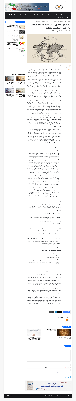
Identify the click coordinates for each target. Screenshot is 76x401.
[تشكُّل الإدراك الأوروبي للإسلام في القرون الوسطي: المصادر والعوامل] (20, 78)
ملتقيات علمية (37, 14)
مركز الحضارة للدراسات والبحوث (57, 395)
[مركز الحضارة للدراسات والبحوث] (63, 7)
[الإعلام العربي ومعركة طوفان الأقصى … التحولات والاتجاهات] (22, 50)
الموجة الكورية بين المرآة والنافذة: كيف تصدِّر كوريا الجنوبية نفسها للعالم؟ (10, 95)
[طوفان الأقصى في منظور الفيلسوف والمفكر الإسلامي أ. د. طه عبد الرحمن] (22, 27)
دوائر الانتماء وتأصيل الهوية (51, 329)
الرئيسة (69, 14)
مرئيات (25, 14)
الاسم (69, 362)
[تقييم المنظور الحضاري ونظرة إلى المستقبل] (64, 332)
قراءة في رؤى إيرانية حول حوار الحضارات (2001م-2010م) (20, 95)
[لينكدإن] (56, 312)
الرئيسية (68, 21)
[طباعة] (50, 312)
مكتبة (30, 14)
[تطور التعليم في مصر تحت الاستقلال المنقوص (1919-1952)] (22, 32)
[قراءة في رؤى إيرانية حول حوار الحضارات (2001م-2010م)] (20, 90)
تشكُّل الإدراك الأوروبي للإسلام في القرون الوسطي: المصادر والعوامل (20, 83)
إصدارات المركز (63, 14)
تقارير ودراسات (55, 14)
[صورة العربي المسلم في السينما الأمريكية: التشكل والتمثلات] (9, 78)
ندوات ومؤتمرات (59, 21)
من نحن (10, 14)
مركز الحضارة (66, 65)
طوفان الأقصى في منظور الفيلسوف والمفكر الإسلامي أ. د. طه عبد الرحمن (12, 26)
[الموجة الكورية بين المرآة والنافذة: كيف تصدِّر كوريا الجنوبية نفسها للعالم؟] (9, 90)
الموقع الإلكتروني (45, 367)
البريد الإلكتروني (68, 367)
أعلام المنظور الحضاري (46, 14)
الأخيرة (10, 21)
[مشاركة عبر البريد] (53, 312)
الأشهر (20, 21)
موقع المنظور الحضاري (18, 14)
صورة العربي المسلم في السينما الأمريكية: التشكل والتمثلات (10, 83)
